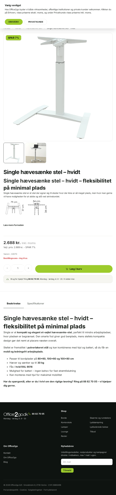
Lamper (64, 427)
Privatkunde (35, 22)
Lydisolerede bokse (99, 427)
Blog (5, 462)
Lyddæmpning (96, 422)
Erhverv (14, 22)
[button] (108, 37)
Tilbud (93, 431)
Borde (64, 418)
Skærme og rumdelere (100, 418)
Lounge (64, 431)
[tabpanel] (58, 354)
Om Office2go (9, 457)
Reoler (64, 436)
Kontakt (6, 453)
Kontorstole (66, 422)
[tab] (13, 303)
